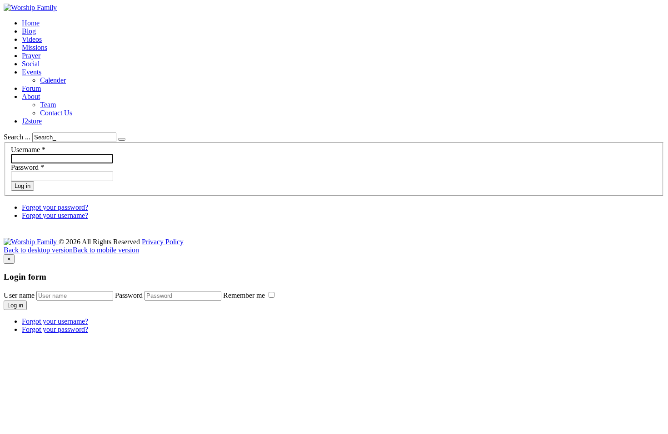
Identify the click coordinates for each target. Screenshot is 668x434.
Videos (32, 39)
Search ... (17, 137)
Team (48, 104)
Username (28, 149)
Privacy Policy (163, 242)
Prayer (31, 55)
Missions (34, 47)
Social (31, 64)
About (31, 96)
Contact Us (56, 113)
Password (27, 167)
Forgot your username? (55, 215)
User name (19, 295)
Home (31, 23)
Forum (31, 88)
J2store (32, 121)
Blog (29, 31)
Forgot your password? (55, 207)
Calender (53, 80)
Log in (22, 185)
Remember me (245, 295)
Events (31, 72)
